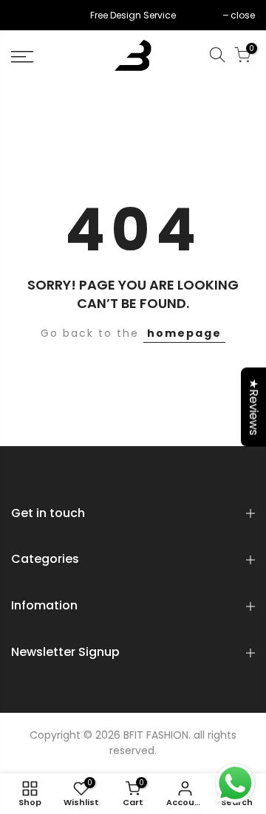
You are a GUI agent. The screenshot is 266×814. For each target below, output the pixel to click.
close (30, 15)
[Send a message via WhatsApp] (235, 783)
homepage (184, 333)
